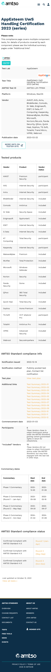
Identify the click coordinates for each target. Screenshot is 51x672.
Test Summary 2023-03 (38, 390)
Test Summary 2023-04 (38, 393)
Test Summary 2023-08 (38, 405)
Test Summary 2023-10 (38, 411)
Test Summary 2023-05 (38, 396)
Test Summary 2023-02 (38, 387)
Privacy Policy (19, 664)
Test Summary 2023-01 (38, 384)
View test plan (34, 378)
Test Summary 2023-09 (38, 408)
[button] (39, 4)
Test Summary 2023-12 (37, 417)
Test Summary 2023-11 (37, 414)
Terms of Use (33, 664)
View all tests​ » (9, 581)
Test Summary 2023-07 (38, 402)
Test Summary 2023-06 (38, 399)
